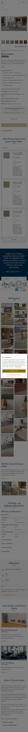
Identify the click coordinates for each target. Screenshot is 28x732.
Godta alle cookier (14, 370)
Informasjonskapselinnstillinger (14, 374)
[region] (14, 366)
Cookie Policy (18, 366)
